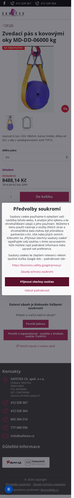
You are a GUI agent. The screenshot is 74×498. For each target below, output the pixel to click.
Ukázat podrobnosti (37, 290)
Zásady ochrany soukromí (37, 271)
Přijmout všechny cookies (37, 281)
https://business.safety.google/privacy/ (36, 265)
